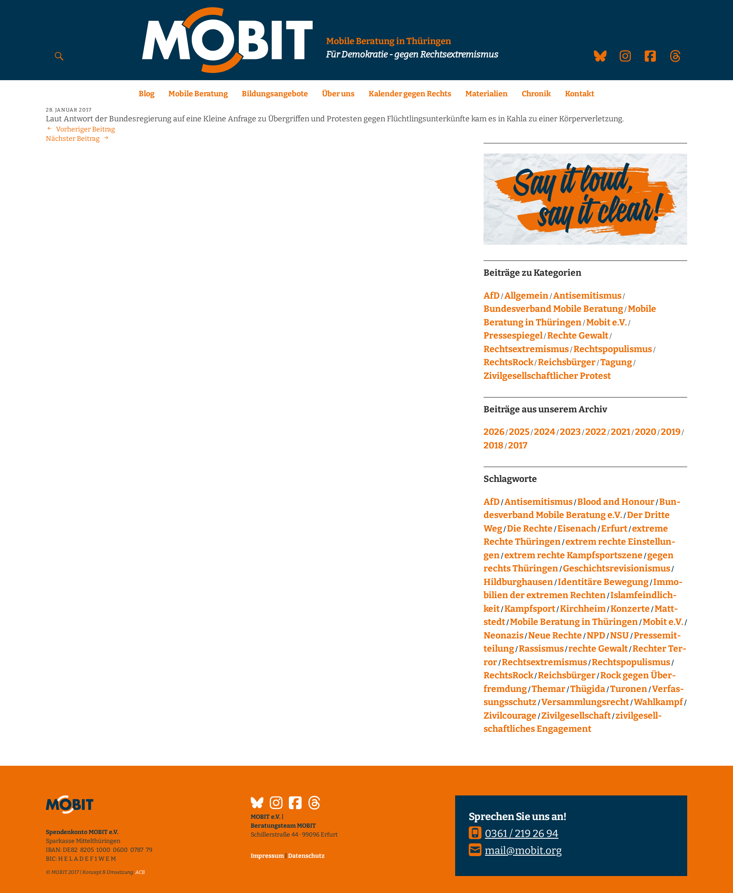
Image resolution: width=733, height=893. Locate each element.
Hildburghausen (518, 582)
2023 (570, 431)
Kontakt (579, 93)
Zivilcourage (510, 715)
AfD (492, 295)
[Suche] (59, 55)
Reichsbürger (567, 362)
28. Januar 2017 (69, 110)
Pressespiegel (513, 335)
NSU (619, 635)
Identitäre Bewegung (603, 582)
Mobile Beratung (198, 93)
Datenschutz (306, 855)
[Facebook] (295, 803)
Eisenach (576, 528)
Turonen (628, 688)
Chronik (536, 93)
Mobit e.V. (606, 322)
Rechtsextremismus (526, 349)
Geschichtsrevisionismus (616, 568)
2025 (519, 431)
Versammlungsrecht (585, 702)
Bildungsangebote (275, 93)
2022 (595, 431)
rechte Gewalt (598, 648)
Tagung (616, 362)
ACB (140, 872)
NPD (596, 635)
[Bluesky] (257, 804)
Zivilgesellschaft (576, 715)
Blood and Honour (616, 501)
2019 (670, 431)
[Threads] (314, 803)
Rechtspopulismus (613, 349)
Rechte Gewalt (577, 335)
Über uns (338, 93)
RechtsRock (508, 362)
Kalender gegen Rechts (410, 93)
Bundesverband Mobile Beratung (553, 308)
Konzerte (630, 608)
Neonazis (503, 635)
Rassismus (541, 648)
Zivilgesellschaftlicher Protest (547, 375)
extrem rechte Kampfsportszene (573, 555)
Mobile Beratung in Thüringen (574, 621)
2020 (645, 431)
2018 (494, 445)
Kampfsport (529, 608)
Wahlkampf (658, 702)
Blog (146, 93)
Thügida (587, 688)
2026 (494, 431)
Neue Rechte (555, 635)
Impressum (267, 855)
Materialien (486, 93)
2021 (620, 431)
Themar (548, 688)
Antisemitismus (587, 295)
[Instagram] (276, 803)
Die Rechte (530, 528)
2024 (544, 431)
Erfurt (614, 528)
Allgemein (526, 295)
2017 (517, 445)
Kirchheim (583, 608)
